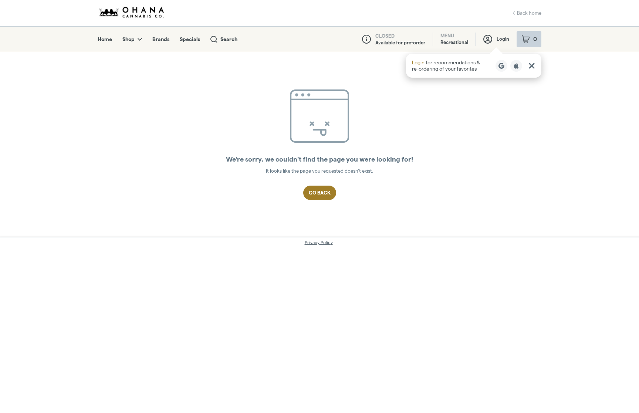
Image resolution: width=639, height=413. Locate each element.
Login (503, 38)
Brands (160, 39)
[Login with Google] (501, 66)
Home (105, 39)
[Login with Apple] (516, 66)
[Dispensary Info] (366, 39)
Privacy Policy (319, 242)
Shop (128, 39)
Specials (190, 39)
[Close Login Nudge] (531, 66)
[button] (473, 66)
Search (228, 39)
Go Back (320, 192)
